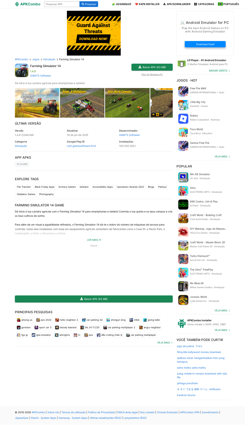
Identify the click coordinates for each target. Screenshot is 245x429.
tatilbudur (215, 389)
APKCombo (21, 59)
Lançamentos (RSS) (135, 417)
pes (91, 334)
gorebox (26, 327)
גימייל (199, 346)
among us (26, 319)
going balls (154, 319)
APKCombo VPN (189, 412)
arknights (64, 334)
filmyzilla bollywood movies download (199, 352)
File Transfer (24, 186)
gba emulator (43, 334)
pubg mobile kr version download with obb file (202, 375)
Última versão (28, 123)
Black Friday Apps (45, 186)
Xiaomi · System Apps (43, 417)
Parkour (162, 186)
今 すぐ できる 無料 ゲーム (192, 389)
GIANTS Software (40, 75)
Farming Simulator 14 (45, 66)
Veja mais (163, 342)
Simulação (21, 145)
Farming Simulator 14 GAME (39, 205)
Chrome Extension (167, 412)
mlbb (136, 319)
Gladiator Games (26, 194)
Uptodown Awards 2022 (130, 186)
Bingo (151, 186)
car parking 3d (94, 319)
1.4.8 (24, 134)
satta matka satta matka (191, 367)
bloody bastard (68, 327)
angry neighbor (152, 327)
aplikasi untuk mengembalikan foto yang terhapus (201, 359)
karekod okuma (186, 395)
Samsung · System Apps (73, 417)
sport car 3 (45, 327)
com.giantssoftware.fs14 (81, 145)
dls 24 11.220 (92, 327)
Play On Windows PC (152, 74)
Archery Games (67, 186)
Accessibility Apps (103, 186)
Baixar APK (154, 67)
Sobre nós (53, 412)
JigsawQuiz (22, 417)
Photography (46, 194)
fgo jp (24, 334)
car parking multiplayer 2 (121, 327)
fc (79, 334)
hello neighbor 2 (69, 319)
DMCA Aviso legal (127, 412)
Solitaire (84, 186)
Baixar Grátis (218, 70)
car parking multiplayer (143, 334)
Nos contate (147, 412)
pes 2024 (46, 319)
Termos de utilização (74, 412)
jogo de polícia (185, 346)
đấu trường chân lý (111, 334)
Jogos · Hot (186, 80)
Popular (184, 166)
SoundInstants (210, 412)
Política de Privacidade (101, 412)
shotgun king (118, 319)
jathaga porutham (187, 383)
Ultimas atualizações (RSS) (105, 417)
